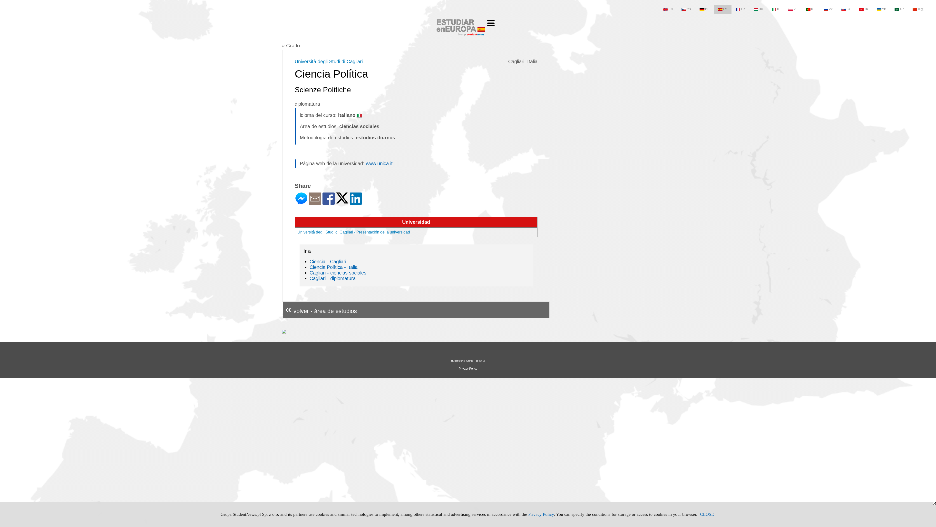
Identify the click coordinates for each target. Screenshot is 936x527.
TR (866, 9)
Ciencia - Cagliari (328, 261)
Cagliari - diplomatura (333, 278)
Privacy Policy (541, 514)
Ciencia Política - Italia (334, 267)
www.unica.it (379, 163)
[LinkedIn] (356, 202)
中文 (921, 9)
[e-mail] (315, 202)
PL (795, 9)
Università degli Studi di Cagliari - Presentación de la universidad (353, 232)
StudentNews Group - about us (468, 360)
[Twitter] (342, 201)
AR (902, 9)
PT (813, 9)
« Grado (291, 45)
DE (707, 9)
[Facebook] (328, 202)
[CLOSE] (707, 514)
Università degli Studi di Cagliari (329, 61)
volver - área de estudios (321, 309)
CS (689, 9)
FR (743, 9)
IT (778, 9)
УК (884, 9)
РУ (831, 9)
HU (761, 9)
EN (671, 9)
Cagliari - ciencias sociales (338, 272)
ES (725, 9)
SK (848, 9)
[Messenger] (301, 202)
